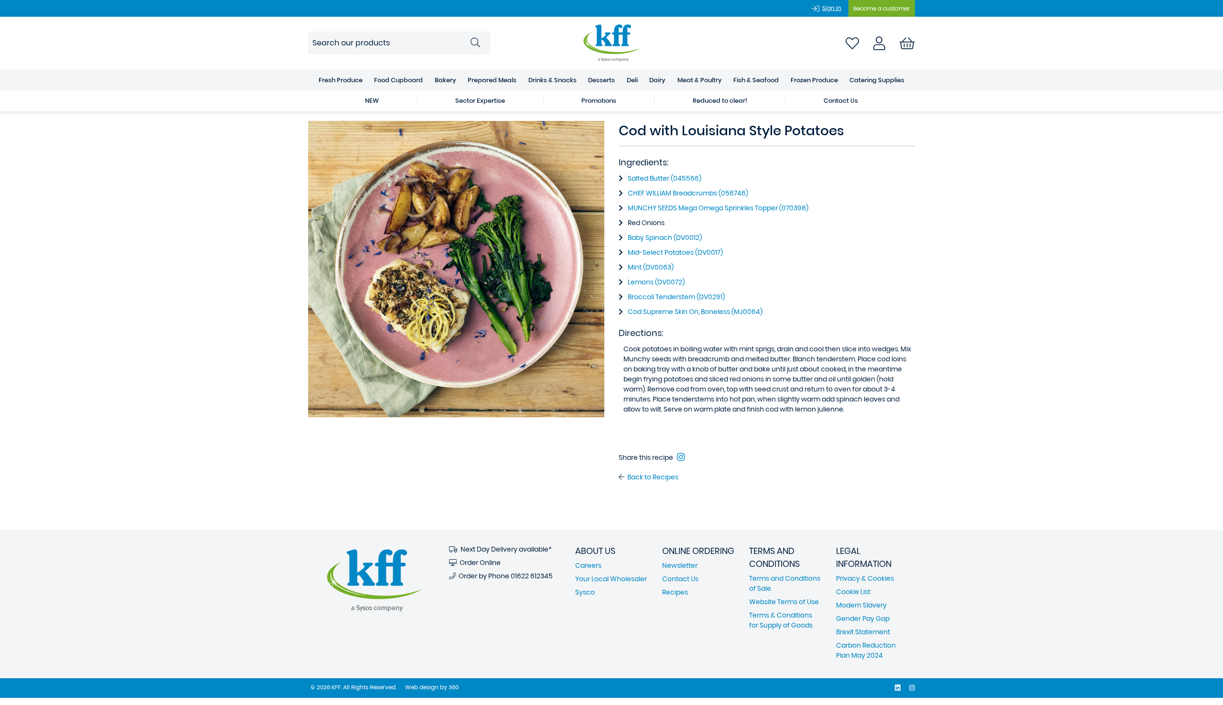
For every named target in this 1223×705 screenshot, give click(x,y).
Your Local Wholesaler (611, 579)
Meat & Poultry (699, 80)
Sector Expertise (480, 100)
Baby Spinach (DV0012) (665, 237)
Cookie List (853, 592)
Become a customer (881, 8)
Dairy (657, 80)
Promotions (598, 100)
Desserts (601, 80)
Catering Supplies (876, 80)
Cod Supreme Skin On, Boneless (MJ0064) (695, 311)
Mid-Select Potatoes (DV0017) (675, 252)
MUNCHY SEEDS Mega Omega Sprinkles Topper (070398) (718, 208)
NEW (372, 100)
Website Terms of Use (784, 602)
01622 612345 (532, 576)
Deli (632, 80)
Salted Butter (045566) (664, 178)
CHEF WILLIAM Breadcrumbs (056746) (688, 193)
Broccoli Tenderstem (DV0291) (676, 297)
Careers (588, 565)
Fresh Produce (341, 80)
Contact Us (841, 100)
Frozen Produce (814, 80)
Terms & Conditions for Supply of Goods (781, 620)
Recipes (675, 592)
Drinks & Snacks (552, 80)
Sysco (585, 592)
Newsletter (679, 565)
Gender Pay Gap (863, 618)
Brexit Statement (863, 632)
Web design (422, 687)
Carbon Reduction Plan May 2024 (866, 650)
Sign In (831, 8)
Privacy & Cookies (865, 578)
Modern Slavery (861, 605)
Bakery (445, 80)
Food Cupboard (398, 80)
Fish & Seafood (756, 80)
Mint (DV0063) (651, 267)
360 (454, 687)
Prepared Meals (492, 80)
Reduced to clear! (720, 100)
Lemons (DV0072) (656, 282)
